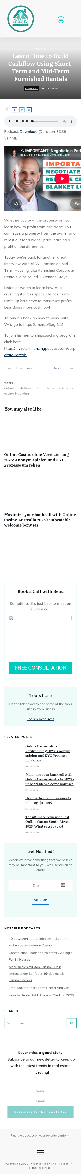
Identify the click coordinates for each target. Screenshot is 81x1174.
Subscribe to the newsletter (40, 1111)
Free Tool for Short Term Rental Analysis (39, 988)
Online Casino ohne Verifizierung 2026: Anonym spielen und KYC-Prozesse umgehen (40, 444)
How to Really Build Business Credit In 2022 (41, 995)
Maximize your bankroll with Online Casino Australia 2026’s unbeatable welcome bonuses (40, 504)
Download (29, 131)
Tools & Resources (40, 719)
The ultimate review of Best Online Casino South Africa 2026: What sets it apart (47, 821)
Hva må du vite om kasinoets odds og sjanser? (48, 800)
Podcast (31, 88)
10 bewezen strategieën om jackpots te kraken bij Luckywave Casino (38, 941)
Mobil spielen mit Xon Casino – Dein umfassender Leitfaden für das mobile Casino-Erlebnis (37, 973)
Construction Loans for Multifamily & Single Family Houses (40, 956)
